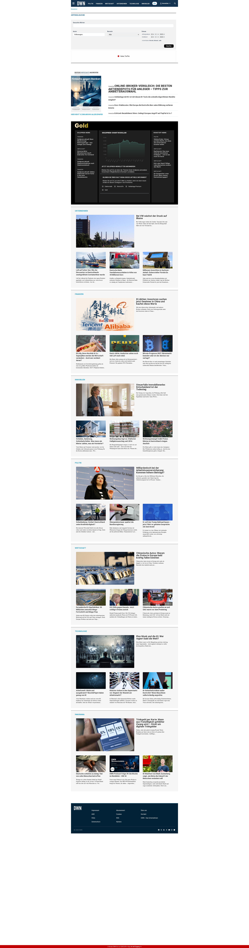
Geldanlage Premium (134, 186)
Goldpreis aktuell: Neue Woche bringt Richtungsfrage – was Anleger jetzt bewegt (85, 141)
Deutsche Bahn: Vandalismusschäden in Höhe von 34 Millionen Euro (123, 272)
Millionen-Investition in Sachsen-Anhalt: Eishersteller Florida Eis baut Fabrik (156, 272)
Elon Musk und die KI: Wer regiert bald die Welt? (150, 637)
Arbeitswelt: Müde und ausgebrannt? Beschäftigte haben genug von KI (90, 692)
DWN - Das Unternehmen (149, 818)
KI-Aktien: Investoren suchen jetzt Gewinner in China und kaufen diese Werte (151, 301)
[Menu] (73, 3)
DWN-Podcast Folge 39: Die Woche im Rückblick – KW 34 (124, 775)
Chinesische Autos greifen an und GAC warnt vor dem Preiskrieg (156, 608)
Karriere (118, 822)
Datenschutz (96, 822)
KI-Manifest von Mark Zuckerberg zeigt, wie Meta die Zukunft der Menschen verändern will (156, 776)
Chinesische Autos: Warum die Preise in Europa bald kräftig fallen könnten (150, 555)
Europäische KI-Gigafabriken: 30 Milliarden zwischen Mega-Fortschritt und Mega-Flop (89, 609)
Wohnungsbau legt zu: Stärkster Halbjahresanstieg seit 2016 (123, 440)
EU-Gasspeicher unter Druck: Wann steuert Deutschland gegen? (161, 175)
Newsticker (74, 9)
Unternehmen (122, 3)
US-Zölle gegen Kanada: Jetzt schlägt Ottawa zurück (122, 608)
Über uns (144, 810)
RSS (117, 818)
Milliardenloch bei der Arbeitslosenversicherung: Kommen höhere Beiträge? (150, 470)
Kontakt (143, 814)
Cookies (119, 814)
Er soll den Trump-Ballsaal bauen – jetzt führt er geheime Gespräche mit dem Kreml (157, 524)
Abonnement (120, 810)
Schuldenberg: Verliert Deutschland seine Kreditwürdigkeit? (90, 523)
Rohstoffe (120, 186)
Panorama (79, 714)
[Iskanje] (175, 3)
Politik (90, 3)
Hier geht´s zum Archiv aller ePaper (87, 114)
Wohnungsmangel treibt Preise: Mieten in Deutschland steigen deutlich (155, 441)
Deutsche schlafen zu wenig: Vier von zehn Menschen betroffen (89, 775)
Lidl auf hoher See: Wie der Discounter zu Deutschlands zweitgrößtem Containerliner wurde (90, 272)
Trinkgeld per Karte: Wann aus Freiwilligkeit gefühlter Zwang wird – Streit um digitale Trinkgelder (150, 723)
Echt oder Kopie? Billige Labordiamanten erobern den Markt (162, 165)
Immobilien (145, 3)
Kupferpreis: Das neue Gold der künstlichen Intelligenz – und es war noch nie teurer (162, 153)
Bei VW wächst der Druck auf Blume (151, 217)
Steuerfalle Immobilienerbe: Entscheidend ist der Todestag (150, 387)
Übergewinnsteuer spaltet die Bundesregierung (122, 523)
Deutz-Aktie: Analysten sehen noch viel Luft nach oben (124, 354)
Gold (106, 190)
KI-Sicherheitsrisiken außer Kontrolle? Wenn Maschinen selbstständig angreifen (154, 692)
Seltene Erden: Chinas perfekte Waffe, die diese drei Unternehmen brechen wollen (162, 141)
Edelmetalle (108, 186)
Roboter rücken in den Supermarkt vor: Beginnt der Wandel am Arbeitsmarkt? (123, 692)
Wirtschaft (109, 3)
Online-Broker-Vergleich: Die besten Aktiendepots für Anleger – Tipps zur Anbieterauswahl (140, 88)
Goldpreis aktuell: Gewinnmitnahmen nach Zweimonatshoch (85, 163)
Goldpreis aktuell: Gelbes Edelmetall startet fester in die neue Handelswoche (85, 174)
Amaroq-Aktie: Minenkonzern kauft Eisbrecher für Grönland (85, 153)
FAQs (93, 818)
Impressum (95, 810)
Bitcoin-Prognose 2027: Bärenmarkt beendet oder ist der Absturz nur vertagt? (157, 355)
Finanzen (99, 3)
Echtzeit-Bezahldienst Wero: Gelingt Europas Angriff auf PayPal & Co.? (143, 113)
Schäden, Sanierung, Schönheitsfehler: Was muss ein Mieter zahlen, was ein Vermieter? (89, 441)
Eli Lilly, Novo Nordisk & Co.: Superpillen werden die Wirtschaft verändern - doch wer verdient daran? (89, 356)
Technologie (134, 3)
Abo (154, 3)
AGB (93, 814)
